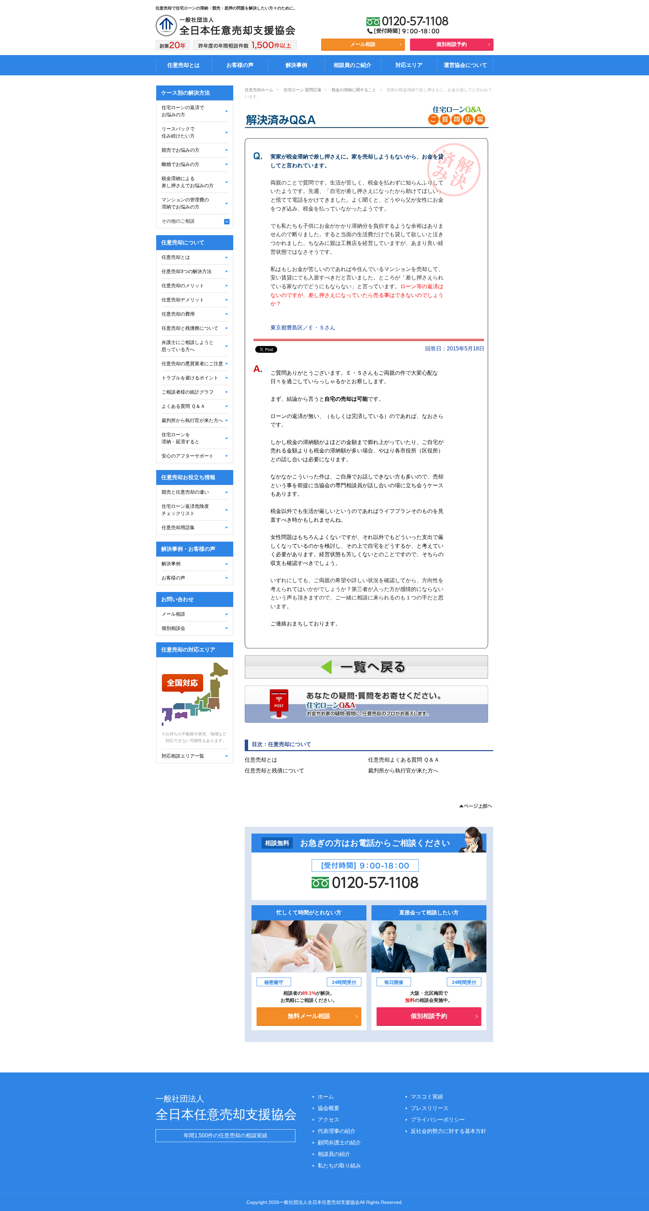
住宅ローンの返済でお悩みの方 (183, 111)
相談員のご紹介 (352, 65)
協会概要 (328, 1108)
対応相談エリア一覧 (183, 756)
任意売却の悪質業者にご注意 (192, 363)
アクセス (328, 1119)
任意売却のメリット (183, 285)
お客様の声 (240, 65)
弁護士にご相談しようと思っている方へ (188, 346)
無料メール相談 (309, 1016)
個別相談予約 (451, 44)
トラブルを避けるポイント (190, 377)
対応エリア (409, 65)
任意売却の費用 (178, 314)
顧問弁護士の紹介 (339, 1142)
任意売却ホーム (259, 90)
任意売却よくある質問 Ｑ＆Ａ (403, 760)
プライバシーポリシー (438, 1119)
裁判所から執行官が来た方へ (403, 770)
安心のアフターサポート (188, 456)
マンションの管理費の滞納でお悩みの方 (185, 203)
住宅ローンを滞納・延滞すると (180, 438)
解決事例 (296, 65)
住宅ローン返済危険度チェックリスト (185, 509)
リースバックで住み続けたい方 (178, 132)
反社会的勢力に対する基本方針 (448, 1131)
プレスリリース (430, 1108)
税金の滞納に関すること (354, 90)
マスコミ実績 (427, 1096)
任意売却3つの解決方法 (187, 271)
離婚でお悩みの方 (180, 164)
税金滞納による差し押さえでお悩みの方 (188, 182)
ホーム (326, 1096)
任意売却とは (183, 65)
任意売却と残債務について (190, 328)
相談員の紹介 (334, 1154)
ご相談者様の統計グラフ (188, 392)
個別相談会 (173, 628)
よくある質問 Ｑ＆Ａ (183, 406)
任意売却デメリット (183, 299)
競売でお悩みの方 (180, 150)
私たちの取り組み (339, 1165)
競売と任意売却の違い (185, 492)
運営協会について (465, 65)
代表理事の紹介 (337, 1131)
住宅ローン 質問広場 (302, 90)
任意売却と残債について (274, 770)
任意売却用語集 (178, 527)
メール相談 (363, 44)
